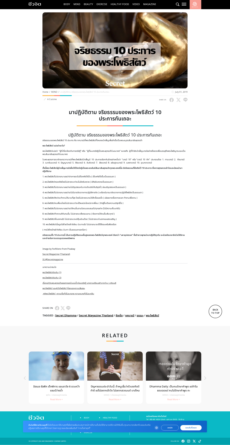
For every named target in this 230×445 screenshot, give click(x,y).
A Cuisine (52, 99)
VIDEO (136, 4)
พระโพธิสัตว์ (152, 316)
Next (205, 378)
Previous (25, 378)
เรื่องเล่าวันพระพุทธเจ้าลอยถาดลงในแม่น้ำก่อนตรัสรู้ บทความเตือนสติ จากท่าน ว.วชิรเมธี (79, 283)
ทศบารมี (129, 316)
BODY (66, 4)
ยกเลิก (169, 427)
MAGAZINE (149, 4)
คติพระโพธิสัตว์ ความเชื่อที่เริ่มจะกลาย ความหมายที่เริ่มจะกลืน (68, 293)
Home (45, 92)
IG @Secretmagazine (52, 259)
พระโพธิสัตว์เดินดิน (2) (51, 277)
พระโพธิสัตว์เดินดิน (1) (51, 272)
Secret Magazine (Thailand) (56, 254)
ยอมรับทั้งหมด (191, 427)
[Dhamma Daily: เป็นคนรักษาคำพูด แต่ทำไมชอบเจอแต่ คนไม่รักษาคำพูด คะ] (72, 378)
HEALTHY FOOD (120, 4)
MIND (76, 4)
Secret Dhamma (66, 316)
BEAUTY (88, 4)
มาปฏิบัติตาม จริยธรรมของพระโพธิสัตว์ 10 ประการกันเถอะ (84, 92)
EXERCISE (101, 4)
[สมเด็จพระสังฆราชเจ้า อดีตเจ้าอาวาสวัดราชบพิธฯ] (189, 378)
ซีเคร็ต (119, 316)
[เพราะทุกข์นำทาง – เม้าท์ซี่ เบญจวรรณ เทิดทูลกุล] (131, 378)
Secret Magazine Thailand (96, 316)
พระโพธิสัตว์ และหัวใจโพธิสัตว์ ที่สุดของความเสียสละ (63, 288)
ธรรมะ (140, 316)
